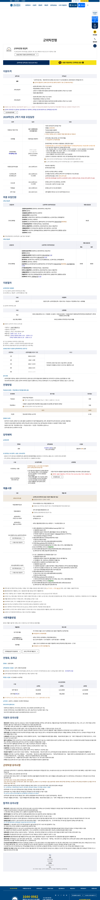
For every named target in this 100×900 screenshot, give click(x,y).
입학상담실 (53, 5)
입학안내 (27, 5)
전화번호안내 (39, 888)
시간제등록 (23, 0)
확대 (87, 31)
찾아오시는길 (50, 888)
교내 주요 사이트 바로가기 (90, 895)
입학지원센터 (17, 0)
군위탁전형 (26, 31)
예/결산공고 (72, 888)
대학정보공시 (83, 888)
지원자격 (7, 71)
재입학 (46, 5)
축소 (90, 31)
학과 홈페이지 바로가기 (76, 895)
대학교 (11, 0)
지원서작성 (95, 26)
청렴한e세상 (94, 888)
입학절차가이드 (95, 13)
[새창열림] (56, 895)
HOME (5, 31)
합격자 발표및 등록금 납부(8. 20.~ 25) (95, 19)
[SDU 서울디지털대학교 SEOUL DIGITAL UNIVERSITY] (15, 5)
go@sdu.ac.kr (50, 865)
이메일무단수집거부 (27, 888)
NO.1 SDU (74, 5)
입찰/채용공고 (62, 888)
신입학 (34, 5)
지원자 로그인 (76, 0)
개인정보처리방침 (13, 888)
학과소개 (83, 5)
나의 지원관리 (63, 5)
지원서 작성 (85, 1)
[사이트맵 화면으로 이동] (88, 5)
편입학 (40, 5)
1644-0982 (50, 861)
